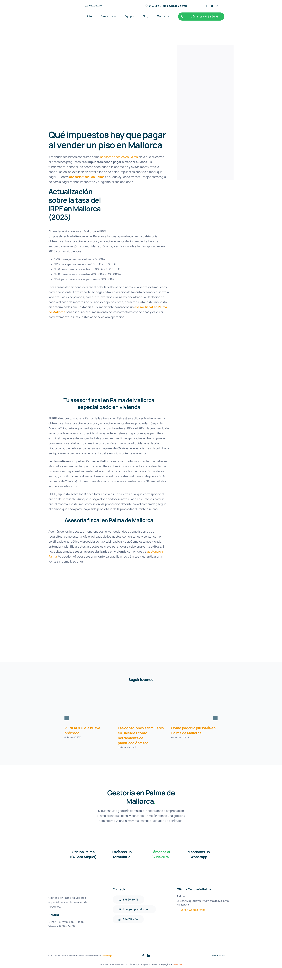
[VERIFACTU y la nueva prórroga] (87, 705)
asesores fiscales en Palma (119, 157)
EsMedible (177, 964)
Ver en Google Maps (193, 909)
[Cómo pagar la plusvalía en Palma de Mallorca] (194, 705)
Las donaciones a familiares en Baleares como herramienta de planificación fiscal (141, 735)
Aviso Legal (107, 955)
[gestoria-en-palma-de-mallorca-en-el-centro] (205, 125)
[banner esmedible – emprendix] (205, 58)
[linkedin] (217, 6)
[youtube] (212, 6)
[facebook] (207, 6)
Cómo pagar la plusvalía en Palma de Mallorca (193, 730)
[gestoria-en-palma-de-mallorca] (64, 11)
